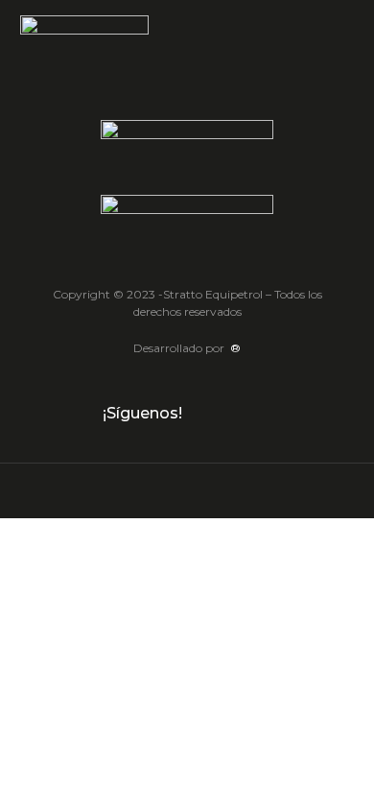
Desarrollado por (187, 348)
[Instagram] (234, 414)
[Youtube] (262, 414)
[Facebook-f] (205, 414)
